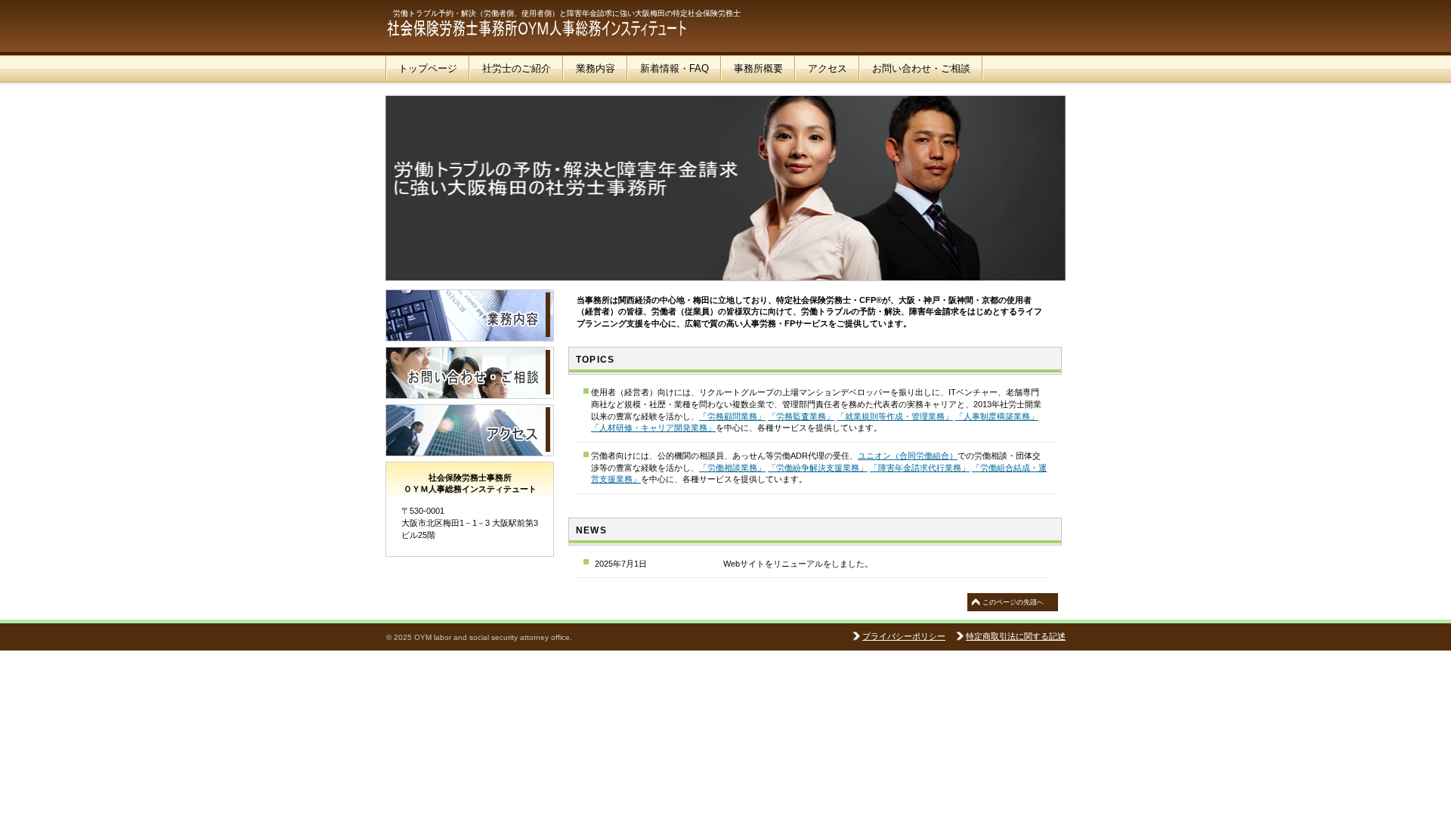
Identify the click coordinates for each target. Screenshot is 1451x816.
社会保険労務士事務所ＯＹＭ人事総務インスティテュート (536, 30)
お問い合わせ (469, 373)
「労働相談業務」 (732, 467)
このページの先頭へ (1013, 602)
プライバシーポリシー (903, 636)
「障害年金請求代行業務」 (920, 467)
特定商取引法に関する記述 (1016, 636)
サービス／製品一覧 (469, 315)
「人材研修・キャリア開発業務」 (653, 427)
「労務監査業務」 (801, 416)
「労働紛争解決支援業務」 (818, 467)
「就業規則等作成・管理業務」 (895, 416)
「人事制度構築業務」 (996, 416)
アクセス (469, 430)
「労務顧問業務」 (732, 416)
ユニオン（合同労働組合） (908, 455)
